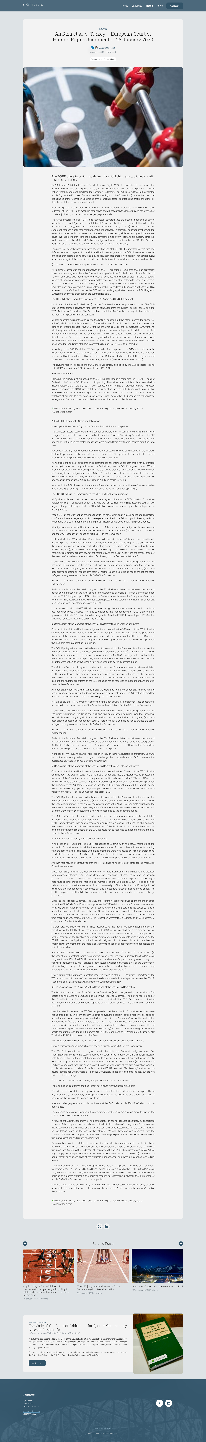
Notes (149, 5)
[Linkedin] (106, 1226)
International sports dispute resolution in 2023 (157, 1286)
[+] (48, 1266)
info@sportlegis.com (31, 1411)
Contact (174, 5)
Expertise (137, 5)
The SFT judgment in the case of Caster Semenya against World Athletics (99, 1288)
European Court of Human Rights (103, 59)
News (160, 5)
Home (125, 5)
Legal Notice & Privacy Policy (103, 1428)
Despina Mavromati (107, 48)
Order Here (37, 1363)
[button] (25, 1243)
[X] (99, 1226)
